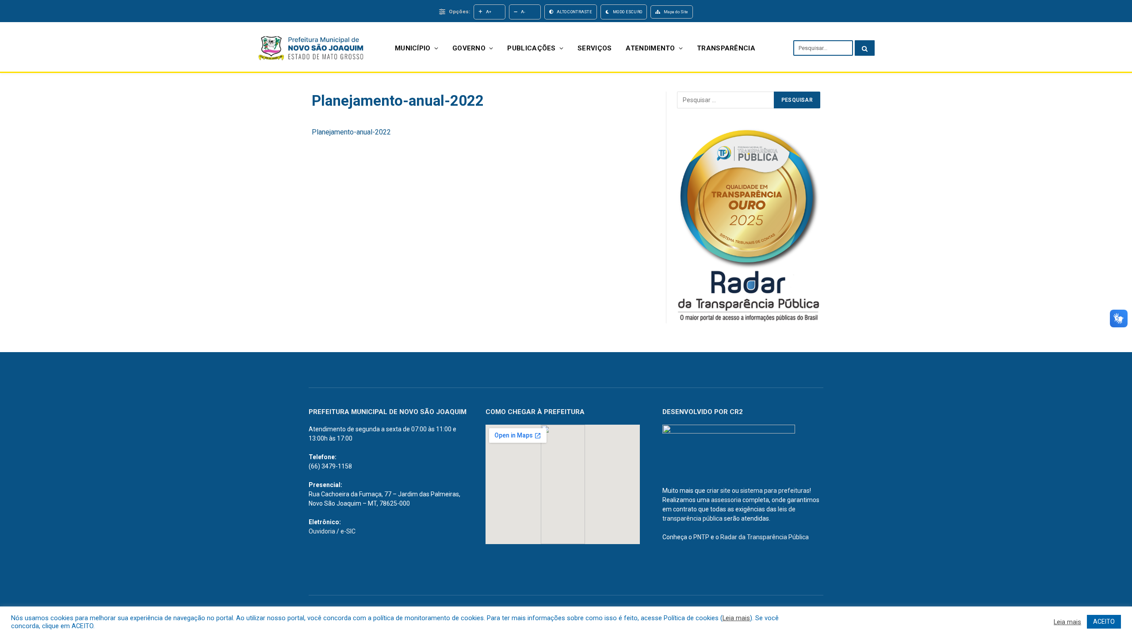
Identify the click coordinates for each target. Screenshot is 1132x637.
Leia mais (736, 618)
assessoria (726, 499)
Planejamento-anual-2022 (351, 132)
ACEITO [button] (1104, 621)
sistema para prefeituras (775, 490)
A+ (489, 11)
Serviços (594, 48)
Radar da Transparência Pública (764, 537)
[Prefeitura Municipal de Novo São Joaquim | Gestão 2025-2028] (310, 48)
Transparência (726, 48)
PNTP (701, 537)
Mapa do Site (676, 11)
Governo (469, 48)
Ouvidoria (322, 531)
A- (523, 11)
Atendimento (650, 48)
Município (413, 48)
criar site (718, 490)
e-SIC (348, 531)
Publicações (531, 48)
